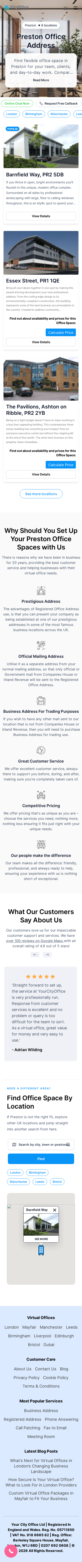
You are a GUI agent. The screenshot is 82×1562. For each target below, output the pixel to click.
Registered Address (22, 1419)
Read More (41, 80)
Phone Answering (61, 1419)
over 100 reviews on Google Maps (35, 941)
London (11, 114)
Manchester (59, 114)
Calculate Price (60, 332)
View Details (41, 216)
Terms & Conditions (41, 1386)
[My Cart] (66, 7)
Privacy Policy (27, 1377)
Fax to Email (55, 1427)
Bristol (57, 1181)
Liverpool (42, 1335)
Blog (64, 1368)
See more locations (41, 494)
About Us (22, 1368)
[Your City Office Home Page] (16, 8)
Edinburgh (64, 1335)
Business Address (41, 1410)
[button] (41, 1250)
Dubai (49, 1344)
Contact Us (45, 1368)
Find (41, 1159)
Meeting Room (41, 1436)
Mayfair (29, 1327)
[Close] (54, 1210)
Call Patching (28, 1427)
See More (41, 1239)
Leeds (39, 1181)
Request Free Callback (61, 103)
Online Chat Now (17, 103)
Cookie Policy (55, 1377)
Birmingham (33, 114)
